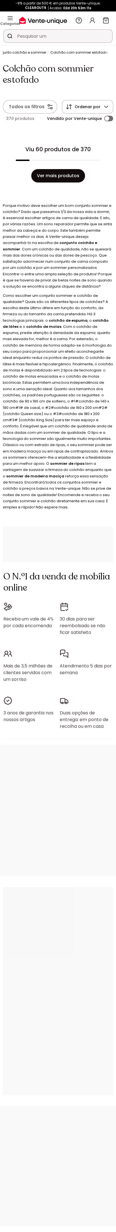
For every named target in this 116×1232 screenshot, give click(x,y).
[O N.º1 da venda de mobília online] (43, 20)
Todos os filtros (26, 106)
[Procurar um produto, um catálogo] (10, 36)
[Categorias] (10, 18)
